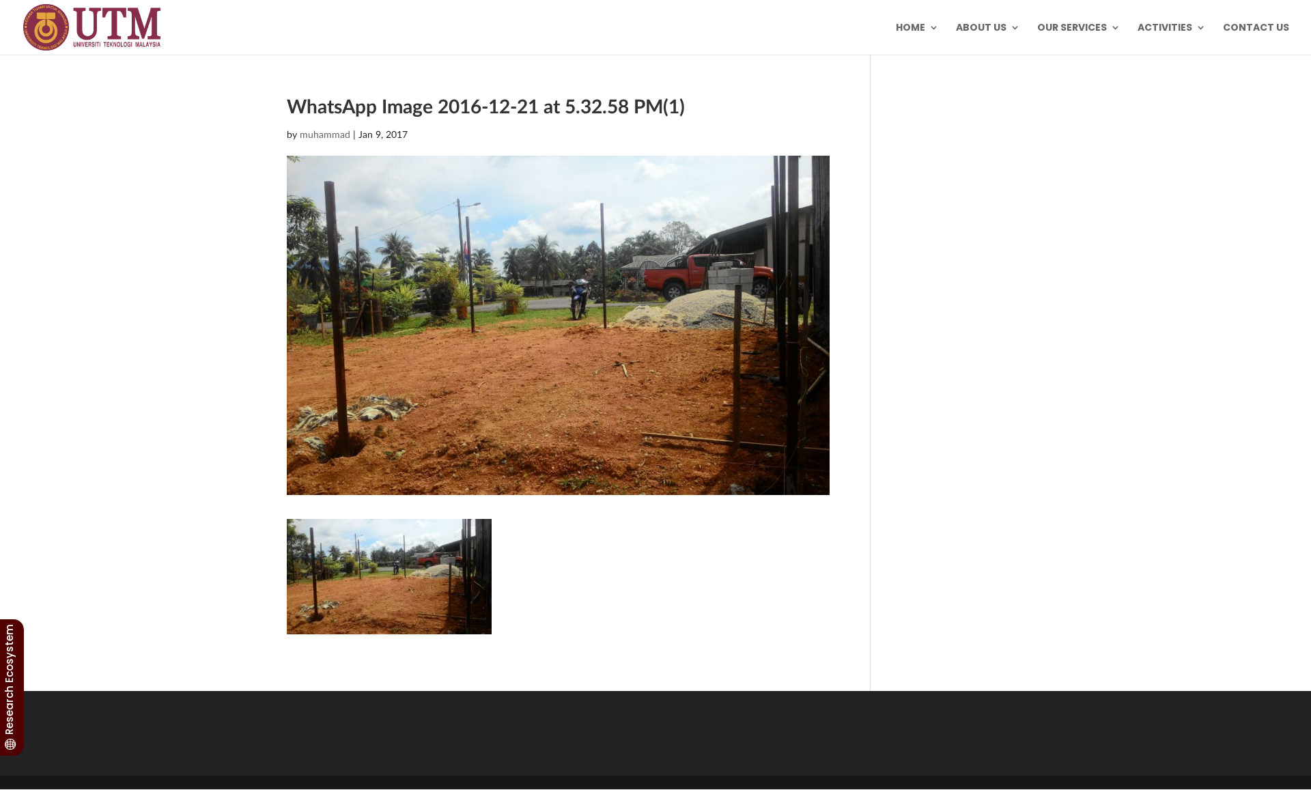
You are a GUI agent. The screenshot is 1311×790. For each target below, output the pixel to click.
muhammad (325, 134)
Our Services (1072, 28)
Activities (1165, 28)
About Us (981, 28)
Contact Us (1256, 28)
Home (910, 28)
